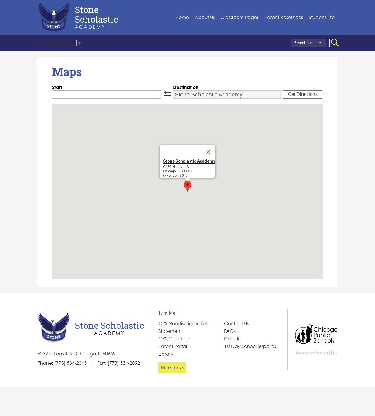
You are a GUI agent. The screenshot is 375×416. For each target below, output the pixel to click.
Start (57, 87)
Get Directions (303, 94)
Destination (186, 87)
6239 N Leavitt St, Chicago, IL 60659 (77, 354)
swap (167, 94)
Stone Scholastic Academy (189, 161)
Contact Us (236, 323)
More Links (172, 368)
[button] (205, 17)
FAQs (230, 331)
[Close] (208, 152)
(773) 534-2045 (70, 363)
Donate (232, 339)
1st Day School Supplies (250, 346)
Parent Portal (172, 346)
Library (165, 354)
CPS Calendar (174, 339)
